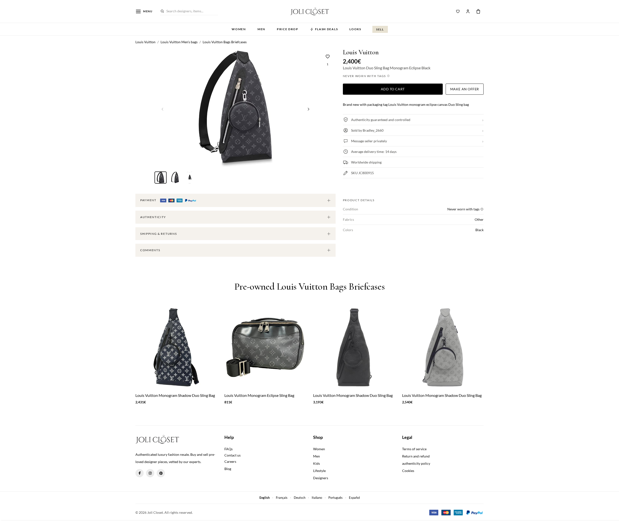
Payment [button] (148, 200)
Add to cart (393, 89)
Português (335, 498)
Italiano (317, 498)
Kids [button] (316, 463)
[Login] (468, 11)
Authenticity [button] (153, 217)
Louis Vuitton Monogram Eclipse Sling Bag (259, 395)
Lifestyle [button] (319, 471)
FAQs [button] (228, 449)
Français (281, 498)
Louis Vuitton (361, 52)
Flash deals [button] (326, 29)
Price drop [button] (287, 29)
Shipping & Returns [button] (158, 234)
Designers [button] (320, 478)
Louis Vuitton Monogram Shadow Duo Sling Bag (175, 395)
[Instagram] (150, 473)
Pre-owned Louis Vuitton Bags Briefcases (309, 286)
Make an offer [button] (464, 89)
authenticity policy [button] (416, 463)
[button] (308, 108)
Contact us (232, 455)
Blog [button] (227, 469)
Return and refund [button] (416, 456)
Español (354, 498)
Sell (380, 29)
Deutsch (299, 498)
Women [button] (239, 29)
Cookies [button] (408, 471)
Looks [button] (355, 29)
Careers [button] (230, 461)
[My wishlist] (458, 11)
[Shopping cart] (478, 11)
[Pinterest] (161, 473)
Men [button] (261, 29)
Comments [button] (150, 250)
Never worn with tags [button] (365, 76)
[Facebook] (139, 473)
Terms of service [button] (414, 449)
